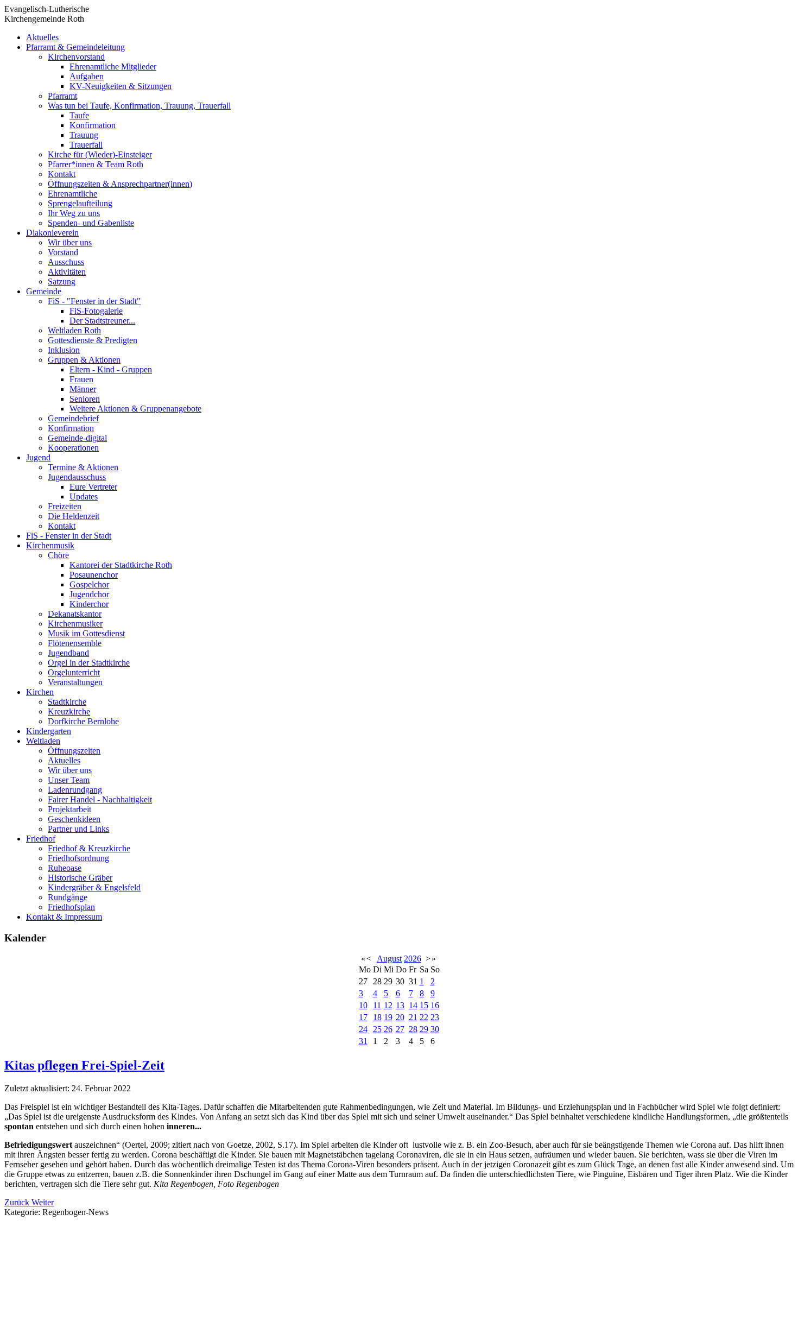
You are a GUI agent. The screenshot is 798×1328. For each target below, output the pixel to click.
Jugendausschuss (77, 477)
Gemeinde (43, 291)
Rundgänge (67, 897)
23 (434, 1017)
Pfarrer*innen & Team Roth (95, 164)
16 (434, 1005)
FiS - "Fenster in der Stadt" (94, 301)
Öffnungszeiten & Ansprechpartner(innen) (120, 183)
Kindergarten (48, 731)
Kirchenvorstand (76, 56)
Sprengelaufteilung (80, 203)
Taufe (79, 115)
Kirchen (40, 692)
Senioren (84, 398)
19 (388, 1017)
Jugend (38, 457)
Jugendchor (89, 594)
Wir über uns (70, 242)
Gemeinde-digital (77, 437)
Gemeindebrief (73, 418)
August (389, 958)
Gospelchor (89, 584)
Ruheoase (64, 867)
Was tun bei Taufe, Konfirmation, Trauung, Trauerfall (139, 105)
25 (377, 1029)
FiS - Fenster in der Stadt (68, 535)
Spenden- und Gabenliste (91, 222)
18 (377, 1017)
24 (363, 1029)
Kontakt (61, 174)
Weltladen (43, 740)
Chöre (58, 555)
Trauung (83, 135)
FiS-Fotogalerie (96, 310)
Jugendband (68, 652)
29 (424, 1029)
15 (424, 1005)
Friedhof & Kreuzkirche (89, 848)
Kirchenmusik (50, 545)
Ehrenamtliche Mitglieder (112, 66)
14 (413, 1005)
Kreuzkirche (69, 711)
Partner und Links (78, 828)
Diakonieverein (52, 232)
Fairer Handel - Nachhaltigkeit (100, 799)
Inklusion (64, 350)
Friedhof (40, 838)
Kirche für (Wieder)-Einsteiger (100, 154)
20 (400, 1017)
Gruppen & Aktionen (84, 359)
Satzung (61, 281)
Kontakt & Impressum (64, 916)
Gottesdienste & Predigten (92, 340)
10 (363, 1005)
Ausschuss (66, 262)
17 (363, 1017)
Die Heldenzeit (73, 516)
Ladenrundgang (75, 789)
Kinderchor (89, 604)
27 (400, 1029)
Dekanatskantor (75, 613)
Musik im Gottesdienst (86, 633)
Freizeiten (64, 506)
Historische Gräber (80, 877)
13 (400, 1005)
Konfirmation (92, 125)
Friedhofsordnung (78, 858)
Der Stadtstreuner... (102, 320)
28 (413, 1029)
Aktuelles (42, 37)
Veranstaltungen (75, 682)
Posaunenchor (93, 574)
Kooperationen (73, 447)
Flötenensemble (75, 643)
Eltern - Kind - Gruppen (110, 369)
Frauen (81, 379)
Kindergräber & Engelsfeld (94, 887)
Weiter (42, 1202)
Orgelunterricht (74, 672)
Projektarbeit (69, 809)
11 (377, 1005)
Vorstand (63, 252)
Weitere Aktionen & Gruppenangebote (135, 408)
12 (388, 1005)
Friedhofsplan (71, 907)
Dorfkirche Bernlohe (83, 721)
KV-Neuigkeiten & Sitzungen (120, 86)
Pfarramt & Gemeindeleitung (75, 47)
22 (424, 1017)
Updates (83, 496)
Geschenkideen (74, 819)
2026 (412, 958)
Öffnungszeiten (74, 750)
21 (413, 1017)
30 (434, 1029)
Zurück (17, 1202)
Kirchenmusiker (75, 623)
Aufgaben (86, 76)
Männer (82, 389)
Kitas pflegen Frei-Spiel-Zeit (84, 1065)
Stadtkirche (67, 701)
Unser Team (69, 780)
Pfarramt (62, 95)
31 (363, 1041)
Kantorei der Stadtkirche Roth (120, 565)
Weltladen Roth (74, 330)
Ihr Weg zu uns (74, 213)
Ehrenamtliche (72, 193)
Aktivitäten (67, 271)
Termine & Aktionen (83, 467)
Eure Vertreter (93, 486)
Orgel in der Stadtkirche (89, 662)
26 (388, 1029)
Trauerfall (86, 144)
